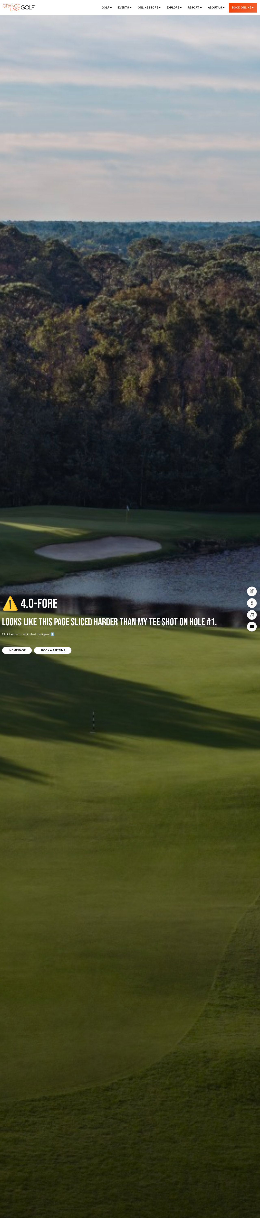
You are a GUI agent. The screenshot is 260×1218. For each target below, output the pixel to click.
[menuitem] (107, 7)
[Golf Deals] (252, 615)
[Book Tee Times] (252, 591)
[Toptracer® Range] (252, 603)
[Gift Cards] (252, 626)
